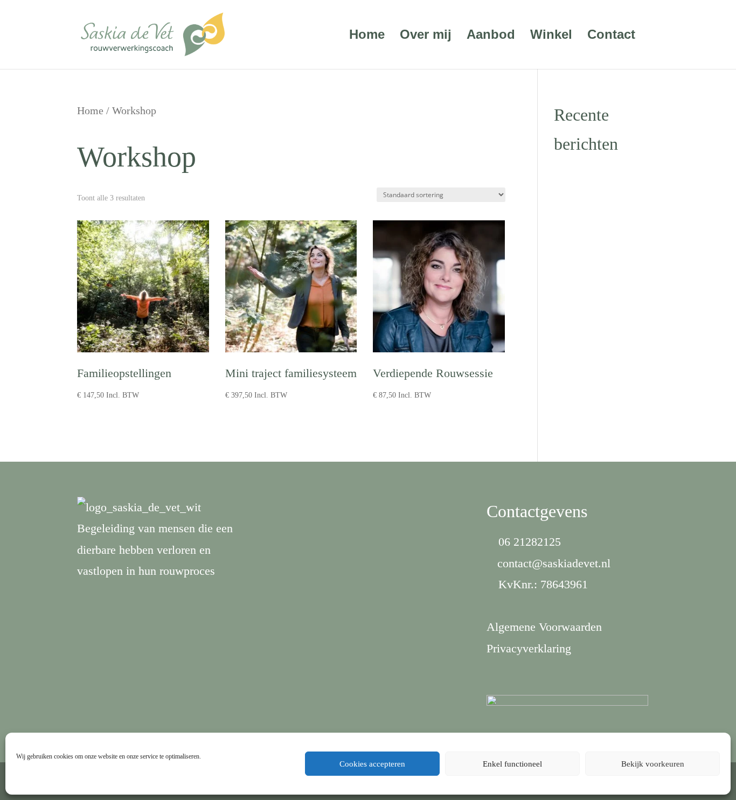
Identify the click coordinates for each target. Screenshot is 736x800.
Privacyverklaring (529, 648)
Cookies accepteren (372, 764)
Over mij (426, 36)
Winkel (551, 36)
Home (367, 36)
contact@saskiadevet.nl (553, 563)
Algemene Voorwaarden (544, 627)
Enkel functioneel (512, 764)
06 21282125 (529, 541)
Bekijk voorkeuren (652, 764)
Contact (611, 36)
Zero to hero (583, 175)
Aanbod (491, 36)
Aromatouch (583, 201)
